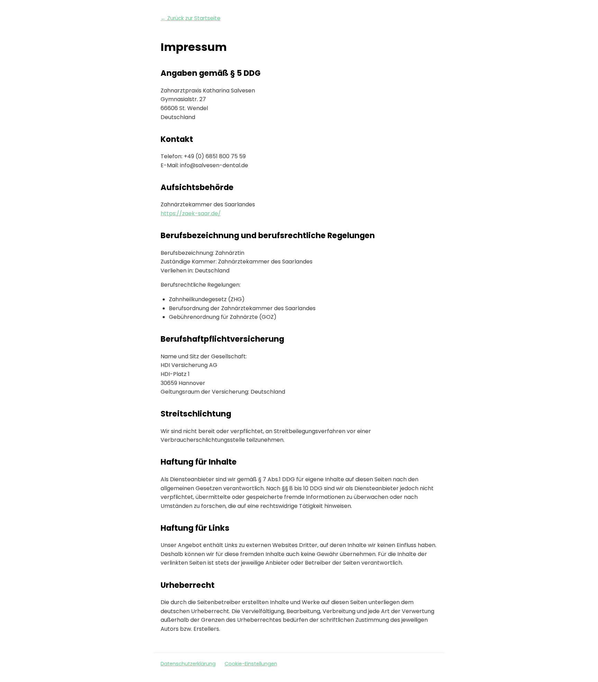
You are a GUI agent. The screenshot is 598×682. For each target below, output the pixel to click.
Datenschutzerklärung (188, 663)
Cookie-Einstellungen (251, 663)
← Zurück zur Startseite (190, 18)
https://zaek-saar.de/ (191, 213)
